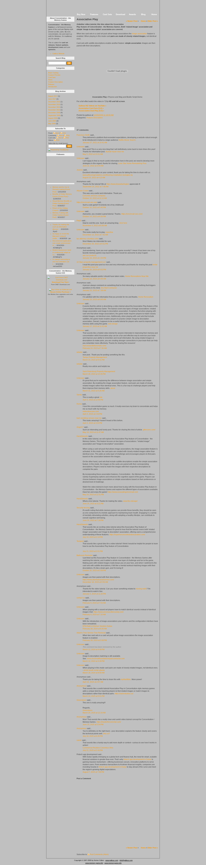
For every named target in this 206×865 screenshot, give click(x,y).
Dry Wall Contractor (109, 288)
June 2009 (52, 121)
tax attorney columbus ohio (88, 239)
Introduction (52, 87)
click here (123, 223)
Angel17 (80, 427)
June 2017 (52, 99)
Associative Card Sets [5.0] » (91, 108)
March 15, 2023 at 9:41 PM (94, 360)
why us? (106, 734)
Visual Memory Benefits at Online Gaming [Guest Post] (61, 203)
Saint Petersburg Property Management (99, 371)
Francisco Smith (83, 135)
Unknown (80, 147)
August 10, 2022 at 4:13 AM (94, 178)
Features (94, 14)
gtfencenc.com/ (149, 430)
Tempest (80, 541)
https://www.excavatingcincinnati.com (123, 492)
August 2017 (52, 96)
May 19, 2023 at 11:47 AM (93, 432)
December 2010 (54, 107)
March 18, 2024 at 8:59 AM (94, 673)
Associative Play (87, 19)
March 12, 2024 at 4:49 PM (94, 649)
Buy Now (81, 14)
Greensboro (81, 700)
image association (139, 34)
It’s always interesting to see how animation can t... (61, 261)
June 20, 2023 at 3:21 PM (93, 504)
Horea (79, 404)
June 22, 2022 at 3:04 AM (93, 166)
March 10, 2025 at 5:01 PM (94, 696)
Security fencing (83, 508)
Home (154, 14)
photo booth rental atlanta (94, 670)
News (50, 80)
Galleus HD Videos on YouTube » (92, 106)
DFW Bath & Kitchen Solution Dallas (97, 626)
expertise (109, 232)
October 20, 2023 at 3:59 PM (94, 570)
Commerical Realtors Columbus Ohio (98, 748)
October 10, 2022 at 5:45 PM (94, 207)
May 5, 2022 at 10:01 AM (93, 154)
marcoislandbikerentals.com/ (94, 346)
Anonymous (81, 686)
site (101, 397)
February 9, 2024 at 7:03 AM (94, 603)
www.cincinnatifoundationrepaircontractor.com (106, 659)
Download (120, 14)
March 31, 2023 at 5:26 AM (94, 391)
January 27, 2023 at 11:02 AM (95, 326)
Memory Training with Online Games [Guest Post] (60, 215)
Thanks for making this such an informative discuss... (60, 227)
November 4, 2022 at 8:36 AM (95, 226)
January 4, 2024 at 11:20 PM (94, 594)
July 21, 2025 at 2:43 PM (93, 750)
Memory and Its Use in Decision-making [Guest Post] (61, 189)
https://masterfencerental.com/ (109, 722)
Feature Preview (54, 75)
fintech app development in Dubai (137, 759)
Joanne (80, 170)
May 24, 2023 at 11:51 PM (93, 495)
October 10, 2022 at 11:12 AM (95, 198)
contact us (81, 598)
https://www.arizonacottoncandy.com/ (108, 612)
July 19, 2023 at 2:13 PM (93, 537)
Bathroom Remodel (85, 555)
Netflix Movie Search (127, 140)
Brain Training (53, 73)
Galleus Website (58, 53)
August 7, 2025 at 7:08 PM (93, 772)
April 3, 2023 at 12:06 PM (93, 400)
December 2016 (54, 102)
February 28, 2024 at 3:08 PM (95, 640)
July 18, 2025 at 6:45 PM (93, 736)
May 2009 (51, 123)
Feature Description (95, 118)
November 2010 (54, 110)
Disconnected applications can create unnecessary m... (62, 243)
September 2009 (54, 115)
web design (113, 324)
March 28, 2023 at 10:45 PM (94, 374)
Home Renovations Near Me (137, 276)
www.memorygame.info (113, 863)
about (112, 388)
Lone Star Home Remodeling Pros (132, 163)
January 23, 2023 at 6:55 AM (94, 279)
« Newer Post (131, 21)
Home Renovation (145, 297)
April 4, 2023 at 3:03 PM (92, 423)
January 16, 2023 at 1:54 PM (94, 258)
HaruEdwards (82, 436)
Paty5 (79, 221)
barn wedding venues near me (89, 418)
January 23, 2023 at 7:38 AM (94, 290)
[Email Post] (116, 115)
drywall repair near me (115, 152)
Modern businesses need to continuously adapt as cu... (61, 252)
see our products (89, 255)
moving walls (141, 589)
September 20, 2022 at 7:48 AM (95, 187)
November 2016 (54, 104)
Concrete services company (94, 196)
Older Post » (152, 21)
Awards (132, 14)
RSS (64, 133)
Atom (57, 133)
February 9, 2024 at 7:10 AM (94, 614)
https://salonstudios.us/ (124, 694)
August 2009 (52, 118)
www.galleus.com (111, 860)
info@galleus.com (126, 860)
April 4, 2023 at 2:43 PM (92, 414)
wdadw (79, 352)
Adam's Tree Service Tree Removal (91, 633)
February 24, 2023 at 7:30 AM (95, 348)
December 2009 (54, 112)
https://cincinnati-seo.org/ (87, 202)
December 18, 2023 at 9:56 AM (95, 582)
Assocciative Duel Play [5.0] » (91, 111)
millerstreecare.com (91, 411)
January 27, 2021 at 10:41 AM (95, 143)
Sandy (79, 395)
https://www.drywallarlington (117, 184)
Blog (143, 14)
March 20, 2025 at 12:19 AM (94, 713)
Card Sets (107, 14)
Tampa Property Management (95, 357)
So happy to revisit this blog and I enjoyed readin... (60, 236)
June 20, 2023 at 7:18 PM (93, 520)
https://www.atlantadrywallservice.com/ (98, 580)
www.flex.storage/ (130, 501)
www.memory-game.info (94, 863)
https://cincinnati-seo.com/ (132, 214)
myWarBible (126, 679)
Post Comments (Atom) (99, 854)
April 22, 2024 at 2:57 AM (93, 682)
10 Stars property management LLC (91, 262)
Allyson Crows (82, 191)
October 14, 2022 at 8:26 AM (94, 216)
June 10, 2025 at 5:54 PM (93, 724)
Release (51, 84)
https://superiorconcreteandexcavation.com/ (127, 535)
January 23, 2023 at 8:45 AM (94, 299)
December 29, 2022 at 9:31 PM (95, 244)
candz (79, 740)
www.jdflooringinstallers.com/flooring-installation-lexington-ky (108, 175)
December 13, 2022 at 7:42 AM (95, 235)
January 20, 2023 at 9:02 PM (94, 270)
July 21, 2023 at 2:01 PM (93, 551)
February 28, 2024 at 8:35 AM (95, 629)
